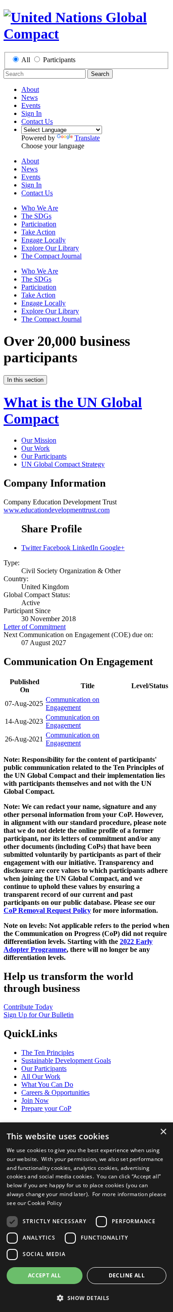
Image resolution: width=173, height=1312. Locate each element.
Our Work (35, 448)
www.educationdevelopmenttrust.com (57, 510)
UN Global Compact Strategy (63, 464)
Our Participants (44, 456)
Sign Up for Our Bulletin (39, 1015)
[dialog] (86, 1217)
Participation (38, 224)
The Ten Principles (47, 1052)
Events (30, 105)
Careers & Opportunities (55, 1092)
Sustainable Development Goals (66, 1060)
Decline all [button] (127, 1275)
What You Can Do (47, 1084)
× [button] (163, 1132)
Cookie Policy (45, 1203)
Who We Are (39, 208)
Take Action (38, 232)
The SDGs (36, 216)
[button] (86, 1297)
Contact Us (37, 121)
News (29, 97)
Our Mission (38, 440)
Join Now (35, 1100)
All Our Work (40, 1076)
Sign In (31, 113)
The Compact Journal (51, 256)
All (25, 59)
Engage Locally (43, 240)
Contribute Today (28, 1007)
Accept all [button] (44, 1275)
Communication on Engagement (72, 703)
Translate (87, 138)
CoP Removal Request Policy (47, 910)
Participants (59, 59)
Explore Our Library (50, 248)
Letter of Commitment (35, 626)
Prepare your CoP (46, 1108)
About (30, 89)
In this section (25, 380)
